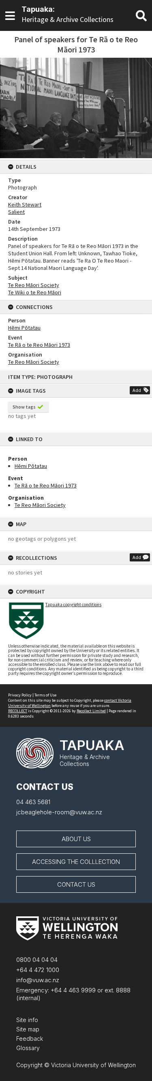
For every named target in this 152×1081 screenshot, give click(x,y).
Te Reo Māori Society (40, 505)
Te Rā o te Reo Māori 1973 (46, 485)
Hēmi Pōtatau (31, 466)
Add (137, 390)
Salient (16, 211)
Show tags (24, 407)
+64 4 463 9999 (72, 990)
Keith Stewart (24, 204)
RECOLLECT (17, 710)
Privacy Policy (20, 695)
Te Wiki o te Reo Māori (34, 292)
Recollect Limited (91, 710)
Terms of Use (45, 695)
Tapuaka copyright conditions (73, 604)
